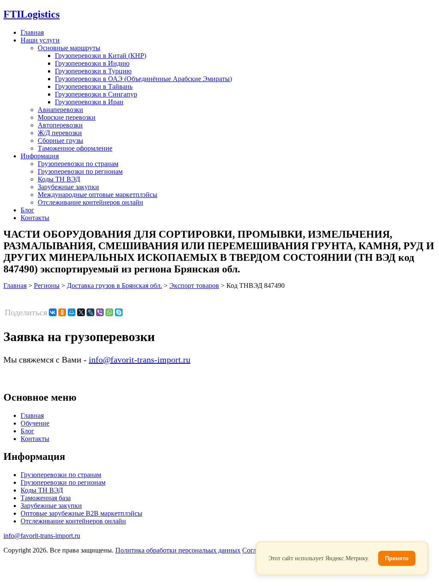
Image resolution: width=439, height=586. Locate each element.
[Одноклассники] (62, 312)
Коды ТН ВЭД (59, 179)
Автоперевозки (60, 125)
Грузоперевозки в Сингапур (96, 94)
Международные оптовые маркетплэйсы (97, 194)
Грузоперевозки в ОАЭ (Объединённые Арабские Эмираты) (143, 78)
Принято (397, 558)
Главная (32, 32)
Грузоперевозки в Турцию (93, 71)
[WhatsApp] (109, 312)
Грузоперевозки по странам (78, 163)
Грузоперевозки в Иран (89, 102)
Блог (27, 210)
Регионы (47, 285)
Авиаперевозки (60, 109)
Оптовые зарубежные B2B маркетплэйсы (81, 513)
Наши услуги (40, 40)
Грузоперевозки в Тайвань (93, 86)
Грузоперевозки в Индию (92, 63)
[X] (81, 312)
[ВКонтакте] (53, 312)
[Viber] (100, 312)
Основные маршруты (69, 47)
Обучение (35, 423)
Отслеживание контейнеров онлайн (90, 202)
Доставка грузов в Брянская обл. (114, 285)
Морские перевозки (67, 117)
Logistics (31, 14)
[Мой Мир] (71, 312)
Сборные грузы (60, 140)
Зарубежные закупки (68, 186)
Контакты (35, 217)
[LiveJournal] (90, 312)
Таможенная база (46, 497)
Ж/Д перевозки (60, 132)
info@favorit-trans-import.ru (139, 359)
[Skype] (119, 312)
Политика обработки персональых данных (178, 550)
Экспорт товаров (194, 285)
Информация (40, 156)
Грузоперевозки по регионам (80, 171)
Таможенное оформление (75, 148)
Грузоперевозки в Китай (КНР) (100, 55)
